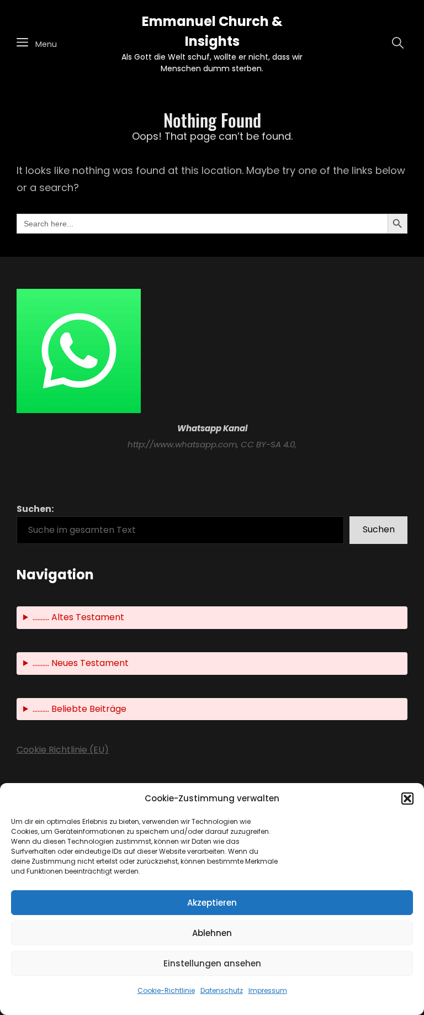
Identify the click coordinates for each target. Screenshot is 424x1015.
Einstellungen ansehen (212, 963)
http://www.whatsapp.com (182, 444)
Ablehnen (212, 933)
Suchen (379, 529)
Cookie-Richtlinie (166, 990)
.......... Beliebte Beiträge (79, 708)
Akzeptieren (212, 902)
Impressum (267, 990)
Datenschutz (221, 990)
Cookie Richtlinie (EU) (63, 749)
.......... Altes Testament (78, 617)
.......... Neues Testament (81, 663)
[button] (407, 798)
